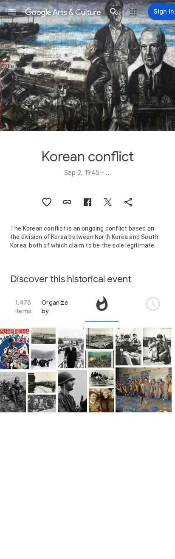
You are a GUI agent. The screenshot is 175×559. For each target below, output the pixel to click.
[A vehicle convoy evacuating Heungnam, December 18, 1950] (43, 336)
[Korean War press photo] (43, 357)
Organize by (55, 307)
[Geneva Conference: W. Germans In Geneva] (71, 348)
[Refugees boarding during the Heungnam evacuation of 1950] (42, 382)
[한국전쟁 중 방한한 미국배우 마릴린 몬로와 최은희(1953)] (101, 400)
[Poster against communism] (14, 349)
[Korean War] (42, 403)
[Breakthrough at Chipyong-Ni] (99, 359)
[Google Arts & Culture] (63, 12)
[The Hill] (13, 392)
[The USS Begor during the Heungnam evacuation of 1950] (101, 378)
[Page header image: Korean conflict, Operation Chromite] (87, 65)
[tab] (102, 307)
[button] (12, 12)
